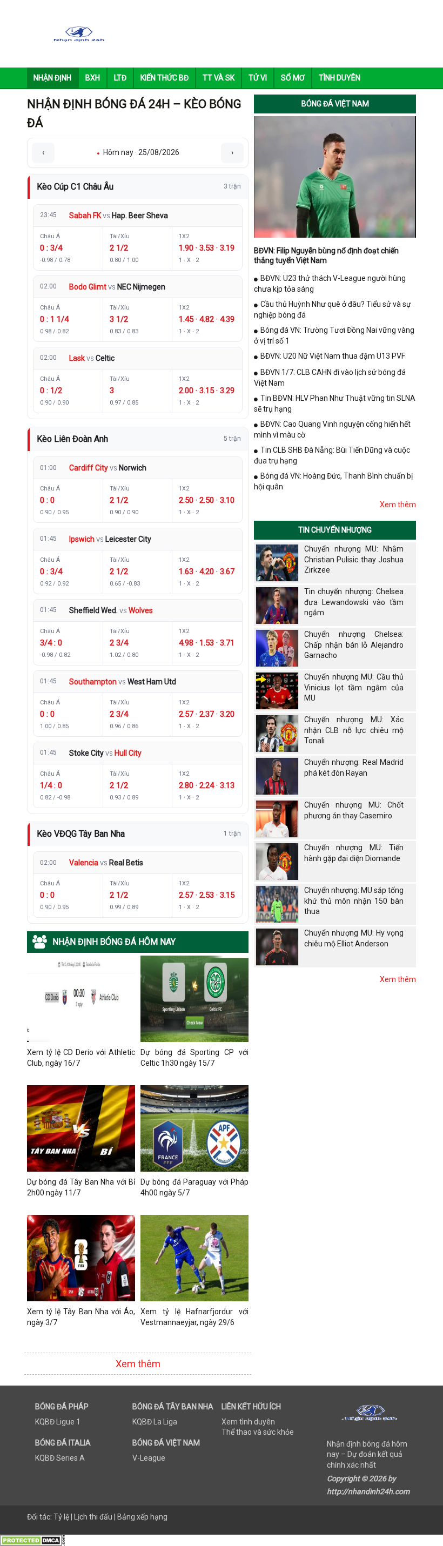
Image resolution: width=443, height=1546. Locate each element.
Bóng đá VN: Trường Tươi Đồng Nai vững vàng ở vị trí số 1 (334, 335)
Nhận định (52, 77)
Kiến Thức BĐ (164, 77)
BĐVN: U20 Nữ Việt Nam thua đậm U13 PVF (332, 356)
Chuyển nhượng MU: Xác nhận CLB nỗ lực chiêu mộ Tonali (354, 730)
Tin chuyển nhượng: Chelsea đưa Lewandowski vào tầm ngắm (354, 602)
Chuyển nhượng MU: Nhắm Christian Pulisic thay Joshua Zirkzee (354, 559)
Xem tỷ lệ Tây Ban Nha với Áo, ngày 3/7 (81, 1317)
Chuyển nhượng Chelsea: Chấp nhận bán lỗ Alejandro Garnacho (354, 645)
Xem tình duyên (248, 1421)
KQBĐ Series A (60, 1458)
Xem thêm (138, 1363)
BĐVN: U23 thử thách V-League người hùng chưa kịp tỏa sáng (330, 283)
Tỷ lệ (61, 1517)
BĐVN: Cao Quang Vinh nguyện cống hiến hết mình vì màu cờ (332, 429)
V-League (148, 1458)
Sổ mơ (293, 77)
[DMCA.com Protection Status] (32, 1539)
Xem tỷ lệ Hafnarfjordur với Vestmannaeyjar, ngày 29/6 (194, 1317)
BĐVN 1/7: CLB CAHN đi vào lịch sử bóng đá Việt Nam (330, 377)
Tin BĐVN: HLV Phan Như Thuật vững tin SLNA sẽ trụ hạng (334, 403)
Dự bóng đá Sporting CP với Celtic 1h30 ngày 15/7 (194, 1057)
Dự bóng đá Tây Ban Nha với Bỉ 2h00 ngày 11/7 (81, 1187)
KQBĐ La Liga (154, 1421)
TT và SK (218, 77)
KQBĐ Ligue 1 (57, 1421)
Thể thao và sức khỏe (258, 1432)
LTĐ (120, 77)
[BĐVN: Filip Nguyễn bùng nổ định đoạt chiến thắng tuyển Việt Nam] (335, 176)
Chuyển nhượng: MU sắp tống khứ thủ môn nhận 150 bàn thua (354, 901)
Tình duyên (339, 77)
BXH (92, 77)
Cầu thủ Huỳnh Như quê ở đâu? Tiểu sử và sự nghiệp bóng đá (332, 309)
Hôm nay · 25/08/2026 (138, 152)
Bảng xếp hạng (142, 1517)
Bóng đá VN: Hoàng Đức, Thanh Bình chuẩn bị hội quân (333, 481)
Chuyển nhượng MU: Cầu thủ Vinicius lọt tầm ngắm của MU (354, 687)
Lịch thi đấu (93, 1517)
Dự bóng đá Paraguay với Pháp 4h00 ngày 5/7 (194, 1187)
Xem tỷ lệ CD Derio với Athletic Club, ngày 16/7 (81, 1057)
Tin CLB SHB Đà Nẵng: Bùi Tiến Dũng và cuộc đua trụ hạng (332, 455)
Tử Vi (258, 77)
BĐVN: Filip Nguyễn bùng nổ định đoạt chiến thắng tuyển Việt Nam (326, 255)
